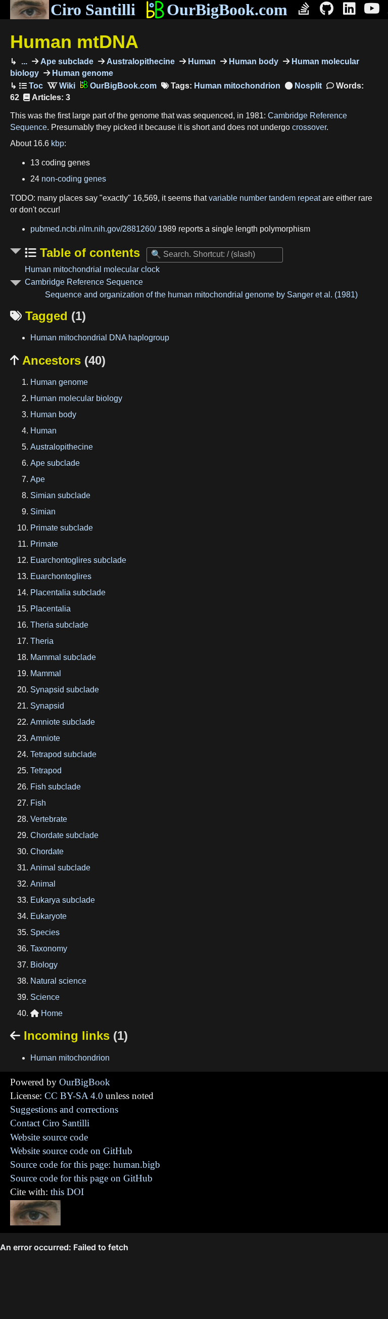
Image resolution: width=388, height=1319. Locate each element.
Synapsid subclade (64, 689)
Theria (42, 641)
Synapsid (47, 705)
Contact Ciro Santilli (49, 1123)
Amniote (45, 738)
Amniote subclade (62, 722)
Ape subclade (65, 61)
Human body (252, 61)
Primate (44, 544)
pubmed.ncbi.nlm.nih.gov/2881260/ (93, 229)
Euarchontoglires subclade (78, 560)
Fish (38, 803)
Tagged (48, 316)
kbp (57, 143)
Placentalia (50, 608)
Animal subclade (60, 867)
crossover (309, 127)
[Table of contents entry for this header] (31, 85)
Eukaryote (48, 916)
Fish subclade (55, 786)
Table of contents (88, 252)
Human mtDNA (74, 41)
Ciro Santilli (93, 10)
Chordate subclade (64, 835)
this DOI (67, 1191)
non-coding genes (73, 178)
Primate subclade (61, 527)
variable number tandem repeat (264, 198)
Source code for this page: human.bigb (85, 1164)
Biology (44, 964)
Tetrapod (46, 770)
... (23, 61)
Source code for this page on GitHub (81, 1178)
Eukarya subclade (62, 900)
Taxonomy (48, 948)
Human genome (81, 73)
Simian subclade (60, 495)
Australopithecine (140, 61)
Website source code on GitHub (71, 1151)
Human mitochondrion (237, 85)
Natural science (58, 981)
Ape (37, 479)
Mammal (45, 673)
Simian (43, 511)
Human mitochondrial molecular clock (92, 269)
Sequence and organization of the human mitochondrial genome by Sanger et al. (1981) (201, 294)
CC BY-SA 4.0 (73, 1095)
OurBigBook (84, 1082)
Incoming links (69, 1035)
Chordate (47, 851)
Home (46, 1013)
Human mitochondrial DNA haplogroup (99, 337)
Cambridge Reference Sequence (84, 282)
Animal (43, 884)
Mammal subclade (63, 657)
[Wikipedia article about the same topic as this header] (61, 85)
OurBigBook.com (227, 10)
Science (45, 997)
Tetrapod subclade (63, 754)
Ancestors (58, 360)
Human (201, 61)
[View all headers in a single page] (303, 85)
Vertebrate (48, 819)
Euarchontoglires (60, 576)
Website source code (49, 1137)
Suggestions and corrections (64, 1109)
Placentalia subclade (68, 592)
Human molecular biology (76, 398)
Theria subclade (59, 625)
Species (45, 932)
